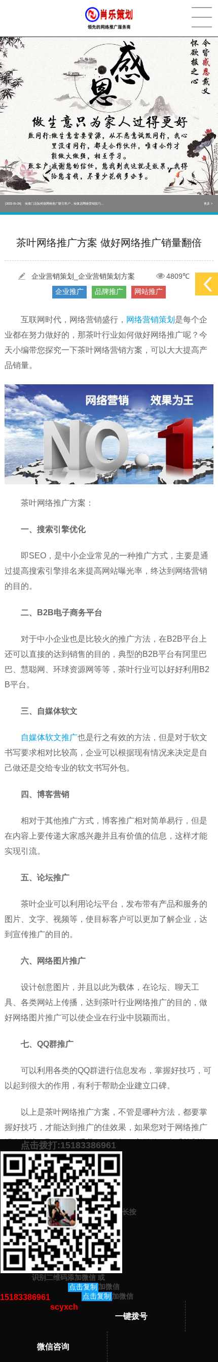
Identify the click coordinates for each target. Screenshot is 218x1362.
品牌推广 (109, 291)
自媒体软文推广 (49, 737)
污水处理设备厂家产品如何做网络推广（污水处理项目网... (54, 203)
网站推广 (148, 291)
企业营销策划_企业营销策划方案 (83, 276)
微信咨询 (53, 1346)
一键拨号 (131, 1316)
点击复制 (83, 1287)
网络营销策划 (150, 319)
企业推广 (69, 291)
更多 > (208, 203)
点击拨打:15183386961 (68, 1145)
